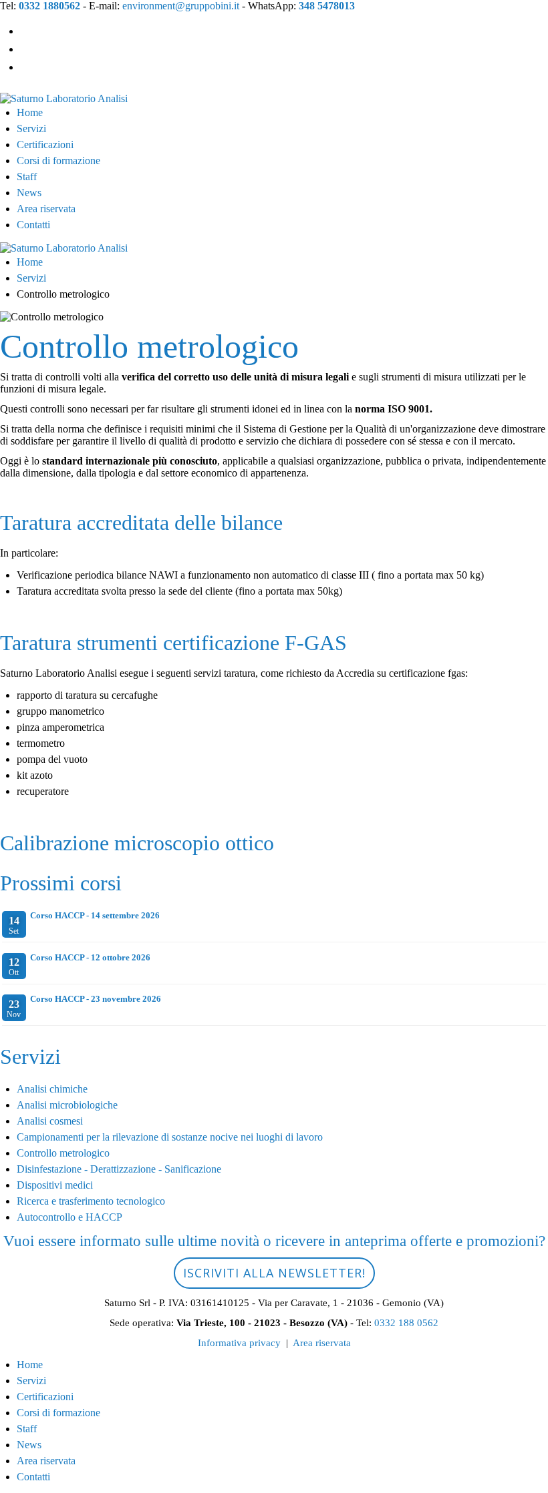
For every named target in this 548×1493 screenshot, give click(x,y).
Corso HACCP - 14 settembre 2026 (95, 915)
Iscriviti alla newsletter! (274, 1273)
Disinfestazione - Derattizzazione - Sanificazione (119, 1169)
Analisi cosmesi (50, 1121)
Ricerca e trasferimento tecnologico (91, 1201)
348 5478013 (327, 5)
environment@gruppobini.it (180, 5)
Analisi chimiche (52, 1089)
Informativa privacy (239, 1342)
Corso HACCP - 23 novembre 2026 (95, 999)
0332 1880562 (49, 5)
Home (30, 112)
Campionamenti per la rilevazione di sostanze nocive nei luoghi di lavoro (170, 1137)
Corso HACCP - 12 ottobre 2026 (90, 957)
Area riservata (46, 208)
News (29, 192)
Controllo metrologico (63, 1153)
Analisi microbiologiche (67, 1105)
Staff (27, 176)
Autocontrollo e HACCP (69, 1217)
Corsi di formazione (58, 160)
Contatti (33, 224)
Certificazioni (45, 144)
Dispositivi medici (55, 1185)
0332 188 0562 (406, 1322)
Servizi (31, 128)
